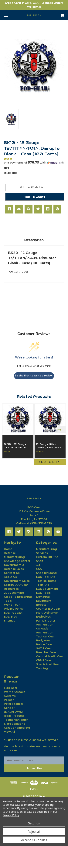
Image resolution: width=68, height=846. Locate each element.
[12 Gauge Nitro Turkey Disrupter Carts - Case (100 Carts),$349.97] (50, 419)
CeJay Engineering (17, 727)
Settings (34, 823)
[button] (34, 162)
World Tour (12, 604)
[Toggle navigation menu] (9, 15)
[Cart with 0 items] (58, 14)
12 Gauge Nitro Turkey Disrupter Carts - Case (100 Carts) (48, 449)
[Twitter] (38, 209)
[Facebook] (9, 209)
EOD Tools (43, 592)
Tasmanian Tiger (16, 719)
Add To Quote (35, 197)
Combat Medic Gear (50, 656)
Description (34, 240)
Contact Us (12, 573)
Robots (41, 604)
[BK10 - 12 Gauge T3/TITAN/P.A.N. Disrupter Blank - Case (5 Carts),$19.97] (17, 419)
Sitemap (9, 620)
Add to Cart (50, 462)
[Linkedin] (48, 209)
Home (8, 549)
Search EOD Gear (16, 585)
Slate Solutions (14, 723)
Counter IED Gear (48, 608)
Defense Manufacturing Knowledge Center (17, 557)
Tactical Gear (45, 636)
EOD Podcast (13, 612)
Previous (8, 429)
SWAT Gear (44, 648)
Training (42, 668)
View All (9, 731)
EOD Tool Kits (45, 577)
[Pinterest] (57, 209)
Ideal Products (14, 715)
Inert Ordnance (47, 612)
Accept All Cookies (34, 840)
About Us (10, 577)
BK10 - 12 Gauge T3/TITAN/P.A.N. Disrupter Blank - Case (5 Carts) (16, 449)
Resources (11, 588)
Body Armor (44, 640)
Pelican (9, 700)
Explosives (43, 616)
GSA (39, 569)
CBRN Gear (43, 660)
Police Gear (44, 644)
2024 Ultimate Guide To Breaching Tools (18, 596)
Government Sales (17, 581)
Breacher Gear (46, 652)
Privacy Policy (13, 608)
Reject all (34, 832)
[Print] (28, 209)
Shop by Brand (46, 573)
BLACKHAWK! (13, 712)
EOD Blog (10, 616)
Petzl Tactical (13, 704)
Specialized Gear (48, 664)
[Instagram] (29, 531)
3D (38, 565)
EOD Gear (10, 688)
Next (60, 429)
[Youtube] (58, 531)
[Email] (19, 209)
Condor (9, 708)
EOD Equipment (47, 588)
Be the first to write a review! (34, 375)
